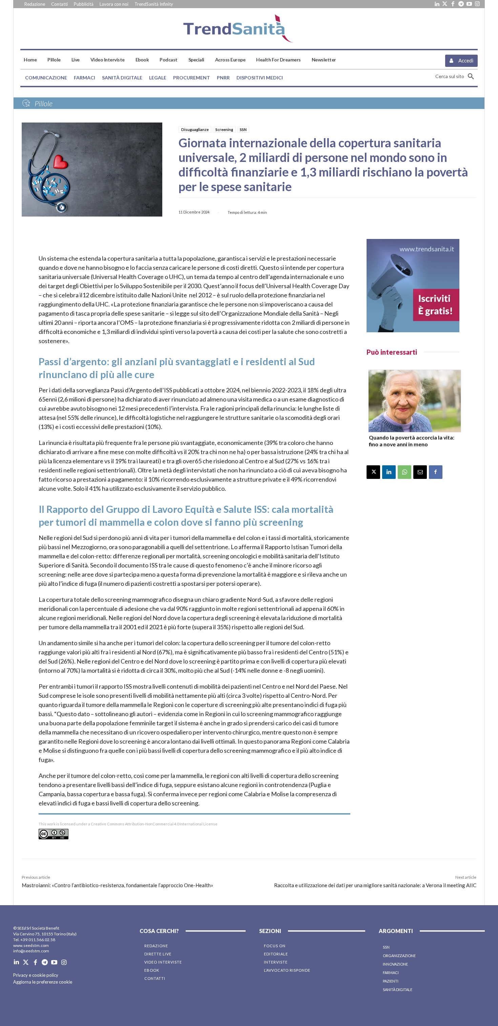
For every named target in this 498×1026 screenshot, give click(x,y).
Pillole (44, 103)
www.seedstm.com (31, 945)
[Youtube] (469, 4)
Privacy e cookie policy (35, 975)
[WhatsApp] (404, 472)
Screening (224, 129)
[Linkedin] (437, 4)
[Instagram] (477, 4)
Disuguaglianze (195, 129)
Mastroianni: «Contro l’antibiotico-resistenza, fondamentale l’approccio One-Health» (117, 885)
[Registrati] (413, 285)
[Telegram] (461, 4)
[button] (456, 76)
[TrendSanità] (249, 28)
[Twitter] (445, 4)
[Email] (420, 472)
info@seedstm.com (31, 950)
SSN (243, 129)
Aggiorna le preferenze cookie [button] (42, 982)
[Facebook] (453, 4)
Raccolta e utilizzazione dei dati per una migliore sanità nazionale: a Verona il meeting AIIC (375, 885)
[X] (373, 472)
